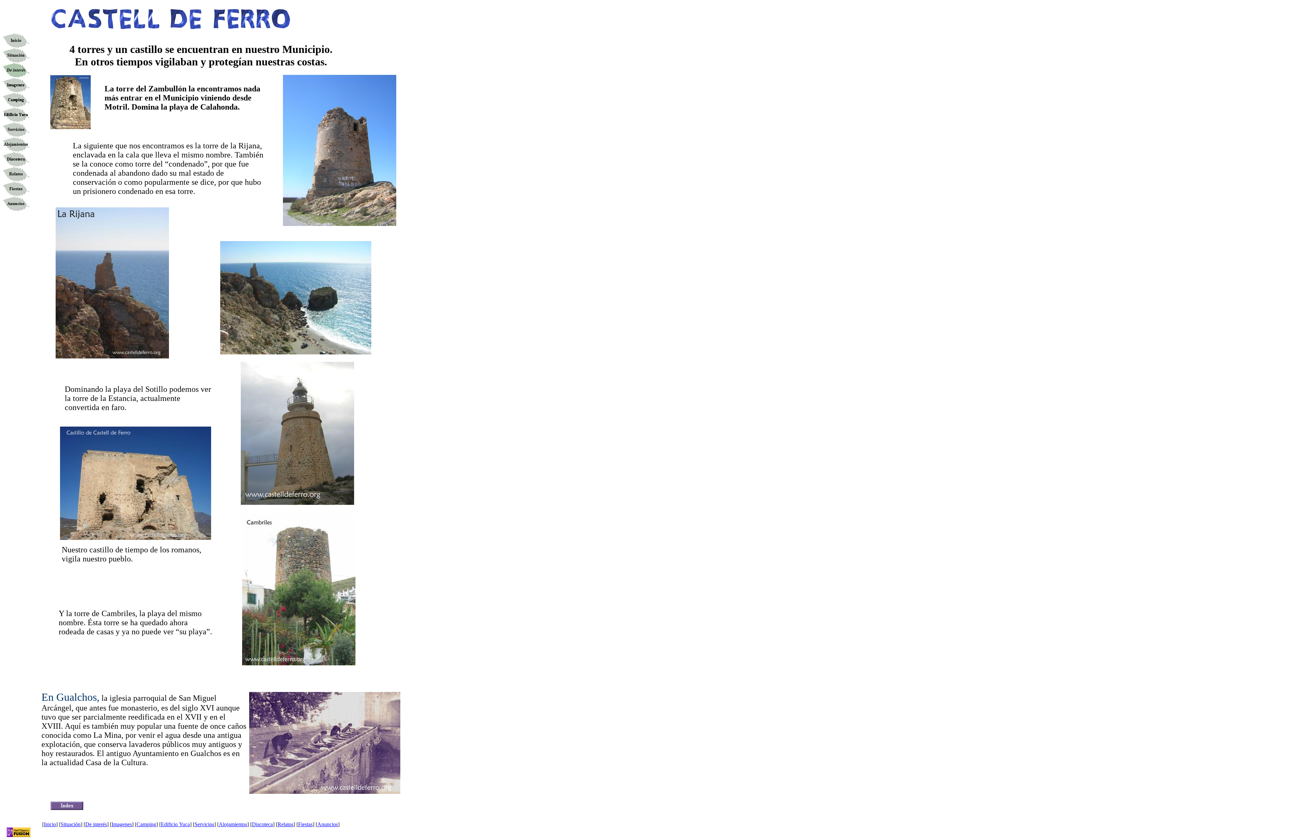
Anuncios (327, 824)
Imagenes (122, 824)
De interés (96, 824)
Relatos (285, 824)
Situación (71, 824)
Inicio (50, 824)
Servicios (204, 824)
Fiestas (305, 824)
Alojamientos (233, 824)
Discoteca (262, 824)
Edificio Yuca (175, 824)
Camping (146, 824)
